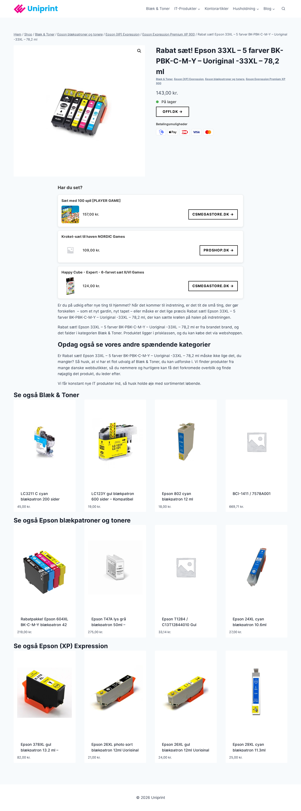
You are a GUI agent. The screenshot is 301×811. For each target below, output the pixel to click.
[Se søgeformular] (283, 9)
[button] (139, 51)
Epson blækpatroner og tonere (224, 79)
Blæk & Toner (158, 8)
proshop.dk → (219, 250)
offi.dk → (172, 111)
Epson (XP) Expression (189, 79)
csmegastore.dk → (213, 214)
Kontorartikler (217, 8)
